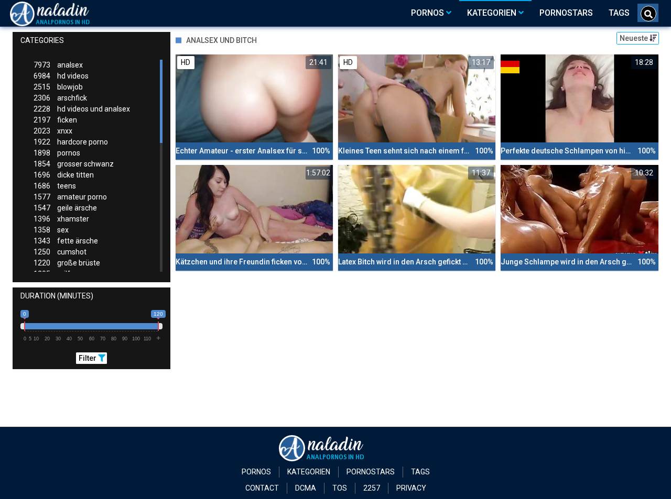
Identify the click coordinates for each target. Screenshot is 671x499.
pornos (57, 153)
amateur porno (70, 197)
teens (55, 186)
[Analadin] (63, 13)
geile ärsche (65, 208)
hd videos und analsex (82, 109)
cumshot (60, 252)
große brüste (67, 263)
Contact (262, 488)
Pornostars (371, 472)
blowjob (58, 87)
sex (51, 230)
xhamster (61, 219)
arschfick (60, 98)
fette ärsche (66, 241)
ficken (55, 120)
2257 (371, 488)
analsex (58, 65)
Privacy (411, 488)
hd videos (61, 76)
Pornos (256, 472)
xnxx (53, 131)
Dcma (305, 488)
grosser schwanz (74, 164)
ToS (339, 488)
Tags (420, 472)
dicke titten (64, 175)
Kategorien (308, 472)
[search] (648, 13)
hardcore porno (71, 142)
